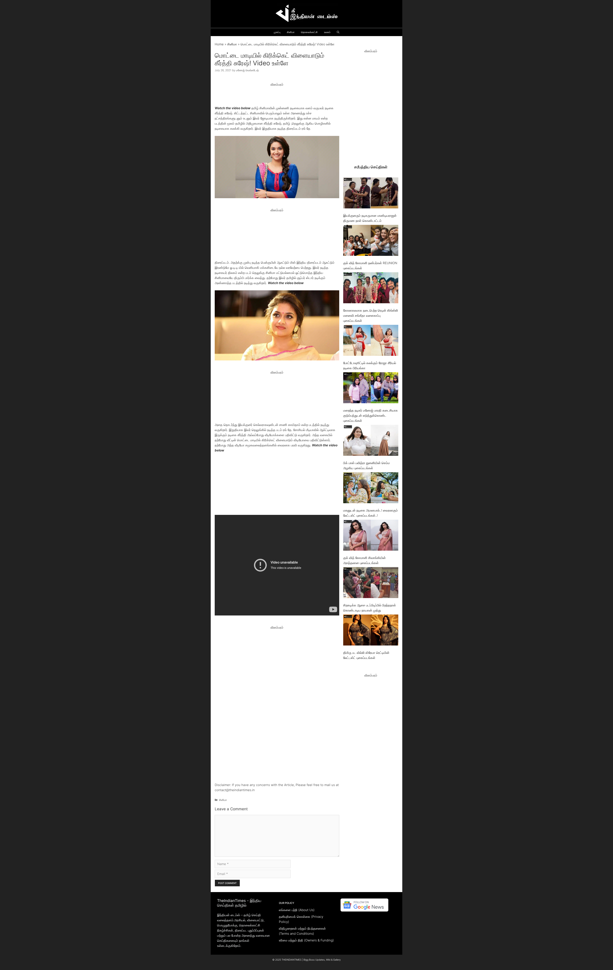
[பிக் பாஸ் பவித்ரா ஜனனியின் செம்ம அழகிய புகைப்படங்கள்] (370, 441)
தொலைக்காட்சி (309, 32)
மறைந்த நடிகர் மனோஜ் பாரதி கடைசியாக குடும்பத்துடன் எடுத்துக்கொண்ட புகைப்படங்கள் (370, 416)
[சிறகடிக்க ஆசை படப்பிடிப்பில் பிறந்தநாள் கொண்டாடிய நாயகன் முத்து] (370, 583)
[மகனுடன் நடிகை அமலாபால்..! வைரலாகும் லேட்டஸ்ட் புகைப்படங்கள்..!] (370, 488)
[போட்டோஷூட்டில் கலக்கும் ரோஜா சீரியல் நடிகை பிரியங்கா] (370, 341)
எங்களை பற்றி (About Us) (296, 910)
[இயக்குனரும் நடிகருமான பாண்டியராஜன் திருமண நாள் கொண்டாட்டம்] (370, 193)
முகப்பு (277, 32)
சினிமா (291, 32)
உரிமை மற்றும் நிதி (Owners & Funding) (306, 940)
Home (219, 44)
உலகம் (327, 32)
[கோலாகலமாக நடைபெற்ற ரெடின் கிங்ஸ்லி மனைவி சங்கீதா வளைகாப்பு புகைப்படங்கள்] (370, 288)
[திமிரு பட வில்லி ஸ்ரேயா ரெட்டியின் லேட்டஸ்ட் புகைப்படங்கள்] (370, 631)
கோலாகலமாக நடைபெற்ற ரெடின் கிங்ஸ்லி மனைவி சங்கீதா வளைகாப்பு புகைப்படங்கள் (370, 316)
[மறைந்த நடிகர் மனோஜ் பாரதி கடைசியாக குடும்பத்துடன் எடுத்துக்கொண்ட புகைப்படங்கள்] (370, 388)
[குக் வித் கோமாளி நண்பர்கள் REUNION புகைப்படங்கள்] (370, 241)
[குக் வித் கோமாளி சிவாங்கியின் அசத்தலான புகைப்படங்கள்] (370, 536)
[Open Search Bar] (338, 32)
